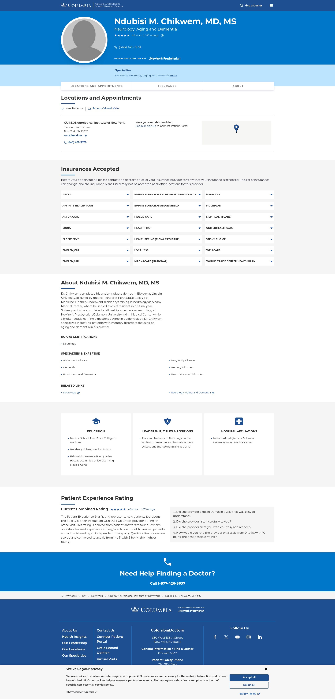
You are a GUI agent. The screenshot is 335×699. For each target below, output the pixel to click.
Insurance (167, 86)
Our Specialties (74, 655)
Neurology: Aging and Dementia (191, 392)
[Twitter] (226, 637)
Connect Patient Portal (110, 640)
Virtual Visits (107, 659)
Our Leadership (74, 643)
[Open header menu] (271, 5)
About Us (69, 630)
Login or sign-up (146, 125)
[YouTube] (237, 637)
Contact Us (106, 630)
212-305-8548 (167, 664)
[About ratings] (163, 35)
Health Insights (74, 637)
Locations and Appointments (96, 86)
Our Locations (73, 649)
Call (167, 583)
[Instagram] (248, 637)
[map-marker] (236, 129)
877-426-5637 (167, 653)
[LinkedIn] (259, 637)
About (238, 86)
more (173, 75)
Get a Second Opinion (107, 651)
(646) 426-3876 (130, 47)
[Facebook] (215, 637)
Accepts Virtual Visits (106, 108)
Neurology (69, 392)
